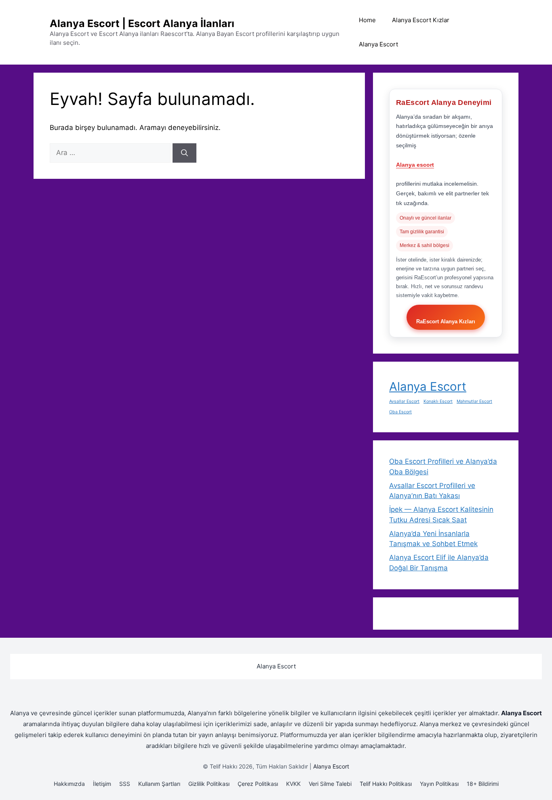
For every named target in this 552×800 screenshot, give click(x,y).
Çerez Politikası (258, 783)
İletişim (102, 783)
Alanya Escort (378, 44)
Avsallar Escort (404, 401)
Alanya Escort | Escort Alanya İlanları (142, 23)
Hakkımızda (69, 783)
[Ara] (184, 153)
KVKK (293, 783)
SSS (124, 783)
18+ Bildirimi (483, 783)
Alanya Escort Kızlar (420, 20)
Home (367, 20)
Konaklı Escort (438, 401)
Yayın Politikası (439, 783)
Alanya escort (415, 164)
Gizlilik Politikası (209, 783)
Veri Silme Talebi (330, 783)
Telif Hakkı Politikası (386, 783)
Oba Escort (400, 412)
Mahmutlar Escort (474, 401)
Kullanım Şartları (159, 783)
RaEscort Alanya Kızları (445, 321)
